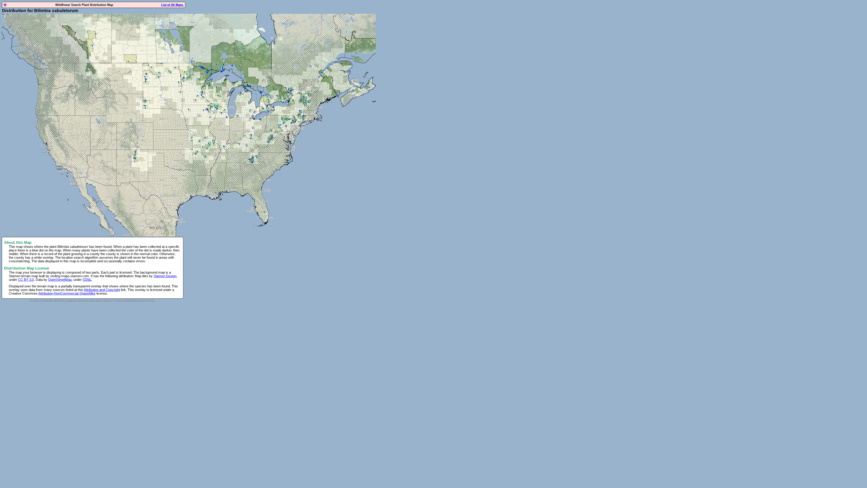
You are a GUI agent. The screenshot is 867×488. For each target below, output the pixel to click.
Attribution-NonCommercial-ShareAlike (67, 293)
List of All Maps (172, 5)
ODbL (87, 280)
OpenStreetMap (60, 280)
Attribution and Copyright (102, 290)
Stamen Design (165, 276)
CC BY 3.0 (26, 280)
